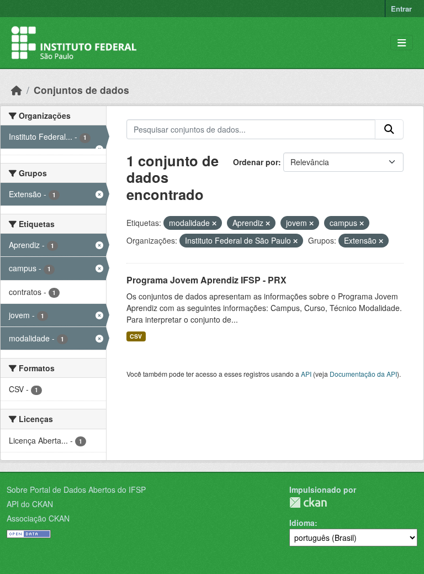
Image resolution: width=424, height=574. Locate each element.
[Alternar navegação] (401, 43)
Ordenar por (255, 161)
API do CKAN (30, 503)
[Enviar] (389, 129)
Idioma (302, 522)
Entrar (401, 8)
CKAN (308, 502)
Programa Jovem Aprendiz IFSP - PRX (206, 279)
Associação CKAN (38, 518)
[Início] (16, 90)
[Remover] (214, 223)
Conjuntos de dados (81, 90)
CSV (136, 336)
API (306, 373)
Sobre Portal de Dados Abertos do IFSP (76, 489)
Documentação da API (363, 373)
